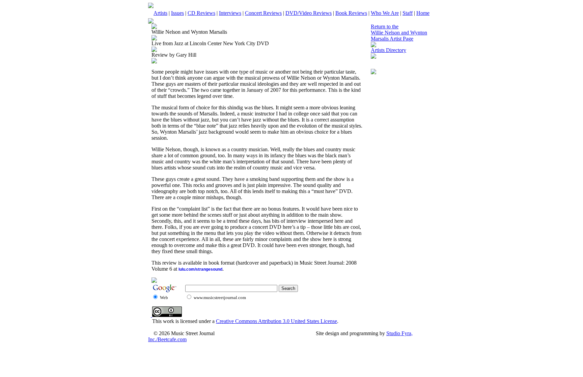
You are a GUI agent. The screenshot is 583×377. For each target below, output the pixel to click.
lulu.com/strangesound (200, 269)
